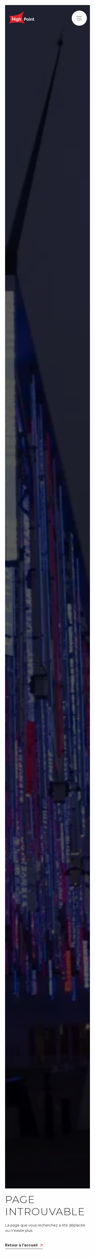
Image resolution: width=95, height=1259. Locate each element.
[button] (79, 18)
